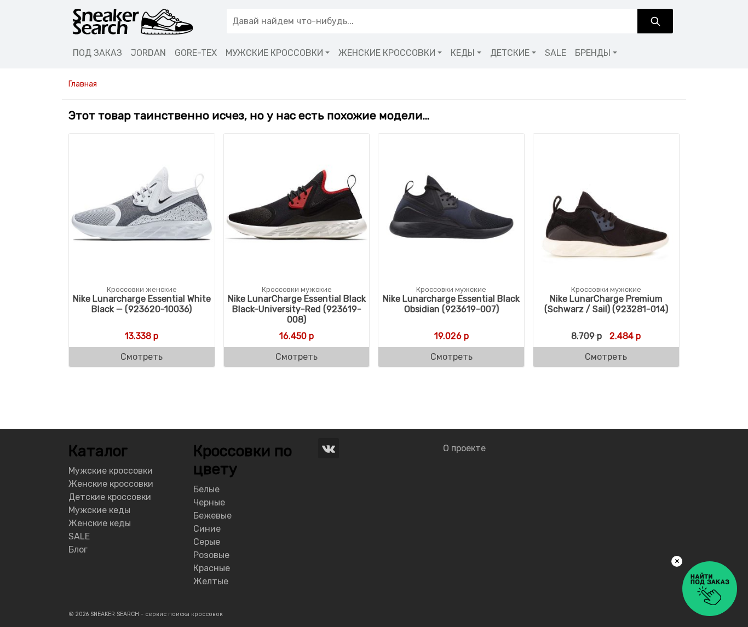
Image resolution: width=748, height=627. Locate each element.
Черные (209, 502)
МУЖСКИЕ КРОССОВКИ (274, 53)
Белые (206, 489)
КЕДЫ (463, 53)
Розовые (211, 555)
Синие (207, 529)
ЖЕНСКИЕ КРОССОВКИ (386, 53)
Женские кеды (99, 523)
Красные (211, 568)
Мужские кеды (99, 510)
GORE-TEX (196, 53)
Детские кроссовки (109, 497)
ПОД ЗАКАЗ (97, 53)
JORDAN (148, 53)
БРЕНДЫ (593, 53)
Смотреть (141, 357)
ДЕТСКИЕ (510, 53)
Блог (78, 549)
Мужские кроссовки (110, 470)
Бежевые (212, 515)
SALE (555, 53)
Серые (206, 542)
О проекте (464, 448)
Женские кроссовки (110, 484)
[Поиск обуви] (655, 21)
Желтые (210, 581)
